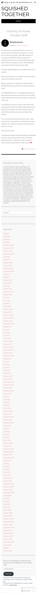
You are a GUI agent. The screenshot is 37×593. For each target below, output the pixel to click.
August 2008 (7, 530)
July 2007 (6, 548)
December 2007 (8, 533)
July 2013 (6, 361)
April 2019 (6, 242)
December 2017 (8, 268)
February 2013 (8, 376)
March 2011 (7, 440)
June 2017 (6, 274)
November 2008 (8, 521)
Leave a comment (29, 149)
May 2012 (6, 402)
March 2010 (7, 475)
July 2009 (6, 498)
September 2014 (8, 324)
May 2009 (6, 504)
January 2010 (7, 481)
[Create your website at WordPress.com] (18, 2)
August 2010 (7, 460)
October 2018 (7, 251)
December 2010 (8, 449)
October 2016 (7, 280)
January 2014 (7, 344)
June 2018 (6, 257)
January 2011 (7, 446)
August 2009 (7, 495)
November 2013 (8, 350)
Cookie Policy (13, 585)
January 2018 (7, 265)
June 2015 (6, 300)
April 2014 (6, 335)
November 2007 (8, 536)
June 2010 (6, 466)
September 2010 (8, 457)
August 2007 (7, 545)
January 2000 (7, 551)
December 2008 (8, 519)
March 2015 (7, 306)
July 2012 (6, 396)
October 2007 (7, 539)
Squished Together (15, 11)
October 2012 (7, 388)
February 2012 (8, 411)
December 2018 (8, 245)
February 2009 (8, 513)
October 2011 (7, 420)
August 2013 (7, 359)
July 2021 (6, 233)
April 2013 (6, 370)
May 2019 (6, 239)
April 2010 (6, 472)
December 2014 (8, 315)
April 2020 (6, 236)
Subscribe (8, 574)
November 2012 (8, 385)
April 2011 (6, 437)
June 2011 (6, 431)
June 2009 (6, 501)
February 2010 (8, 478)
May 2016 (6, 286)
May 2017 (6, 277)
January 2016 (7, 289)
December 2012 (8, 382)
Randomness (16, 42)
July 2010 (6, 463)
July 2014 (6, 329)
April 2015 (6, 303)
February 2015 (8, 309)
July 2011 (6, 428)
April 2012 (6, 405)
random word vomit (22, 45)
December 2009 (8, 484)
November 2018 (8, 248)
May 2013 (6, 367)
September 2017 (8, 271)
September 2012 (8, 391)
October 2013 (7, 353)
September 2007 (8, 542)
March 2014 (7, 338)
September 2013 (8, 356)
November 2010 (8, 452)
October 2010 (7, 454)
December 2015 (8, 292)
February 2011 (8, 443)
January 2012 (7, 414)
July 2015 (6, 297)
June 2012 (6, 399)
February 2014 (8, 341)
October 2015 (7, 294)
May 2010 (6, 469)
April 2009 (6, 507)
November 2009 (8, 487)
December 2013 (8, 347)
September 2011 (8, 422)
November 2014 (8, 318)
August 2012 (7, 393)
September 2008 (8, 527)
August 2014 (7, 326)
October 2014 (7, 321)
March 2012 (7, 408)
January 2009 (7, 516)
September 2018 (8, 254)
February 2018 (8, 262)
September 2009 (8, 492)
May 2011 (6, 434)
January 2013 (7, 379)
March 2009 (7, 510)
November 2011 (8, 417)
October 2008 (7, 524)
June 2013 (6, 364)
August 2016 (7, 283)
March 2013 (7, 373)
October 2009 (7, 489)
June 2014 (6, 332)
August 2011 (7, 425)
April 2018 (6, 259)
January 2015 (7, 312)
